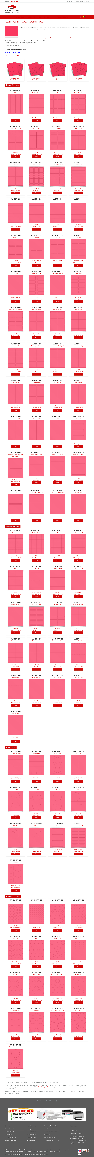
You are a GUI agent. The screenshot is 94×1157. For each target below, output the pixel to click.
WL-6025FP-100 (15, 936)
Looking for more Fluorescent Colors (15, 49)
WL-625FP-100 (78, 603)
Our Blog (29, 1129)
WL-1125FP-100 (36, 235)
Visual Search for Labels (11, 1140)
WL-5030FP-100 (57, 235)
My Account (86, 1)
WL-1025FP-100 (36, 900)
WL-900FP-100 (57, 566)
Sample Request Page (44, 1087)
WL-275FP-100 (78, 824)
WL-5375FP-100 (57, 936)
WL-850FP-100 (36, 271)
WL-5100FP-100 (57, 271)
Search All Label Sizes (10, 1129)
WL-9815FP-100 (78, 936)
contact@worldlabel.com (77, 1138)
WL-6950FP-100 (36, 163)
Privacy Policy (29, 1154)
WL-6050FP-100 (36, 1009)
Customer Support (79, 1)
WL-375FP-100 (15, 1009)
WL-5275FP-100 (15, 900)
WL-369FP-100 (15, 490)
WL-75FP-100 (78, 308)
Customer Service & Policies (50, 1137)
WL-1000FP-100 (36, 90)
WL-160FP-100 (57, 163)
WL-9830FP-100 (57, 972)
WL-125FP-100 (78, 344)
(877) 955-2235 (80, 1136)
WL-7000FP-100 (36, 453)
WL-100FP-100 (15, 344)
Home (68, 1)
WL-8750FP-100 (15, 972)
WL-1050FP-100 (57, 126)
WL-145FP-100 (36, 566)
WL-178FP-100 (36, 416)
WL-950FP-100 (15, 199)
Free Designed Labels (31, 1134)
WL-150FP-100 (78, 380)
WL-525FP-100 (57, 380)
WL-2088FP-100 (78, 900)
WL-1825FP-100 (36, 603)
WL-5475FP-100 (15, 1045)
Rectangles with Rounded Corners (14, 79)
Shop (8, 17)
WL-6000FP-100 (57, 900)
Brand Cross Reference (45, 17)
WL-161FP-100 (78, 271)
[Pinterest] (37, 1100)
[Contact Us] (56, 1100)
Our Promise (47, 1134)
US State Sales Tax (48, 1140)
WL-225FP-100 (78, 199)
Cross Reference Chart (10, 1137)
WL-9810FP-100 (78, 1009)
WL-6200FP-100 (57, 453)
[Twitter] (43, 1100)
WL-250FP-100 (57, 344)
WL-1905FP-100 (15, 126)
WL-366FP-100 (15, 675)
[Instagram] (50, 1100)
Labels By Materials (9, 1131)
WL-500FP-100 (36, 380)
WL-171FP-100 (15, 308)
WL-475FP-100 (15, 416)
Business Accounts (31, 1137)
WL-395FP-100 (15, 453)
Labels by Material (19, 17)
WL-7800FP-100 (57, 675)
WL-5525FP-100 (78, 972)
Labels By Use (8, 1134)
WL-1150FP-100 (78, 416)
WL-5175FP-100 (36, 126)
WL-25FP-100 (57, 90)
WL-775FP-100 (57, 199)
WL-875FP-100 (36, 199)
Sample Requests (31, 1140)
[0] (83, 17)
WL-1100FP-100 (57, 530)
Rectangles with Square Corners (36, 79)
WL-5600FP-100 (57, 751)
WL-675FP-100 (15, 603)
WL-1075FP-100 (36, 530)
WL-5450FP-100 (36, 490)
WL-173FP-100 (15, 235)
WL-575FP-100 (36, 308)
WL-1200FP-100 (15, 788)
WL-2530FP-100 (15, 90)
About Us (73, 1)
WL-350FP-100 (36, 972)
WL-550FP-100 (15, 639)
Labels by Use (31, 17)
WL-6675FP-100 (57, 416)
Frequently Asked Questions (50, 1131)
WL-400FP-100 (78, 490)
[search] (80, 17)
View (15, 120)
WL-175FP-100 (36, 675)
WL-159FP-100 (57, 490)
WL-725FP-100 (36, 344)
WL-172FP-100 (57, 308)
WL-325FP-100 (36, 936)
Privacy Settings (37, 1154)
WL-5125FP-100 (15, 566)
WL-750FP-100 (78, 566)
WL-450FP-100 (36, 639)
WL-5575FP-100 (15, 860)
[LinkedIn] (53, 1100)
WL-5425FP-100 (15, 530)
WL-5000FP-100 (36, 788)
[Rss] (46, 1100)
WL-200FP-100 (78, 235)
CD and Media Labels (57, 79)
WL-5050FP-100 (78, 788)
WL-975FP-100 (78, 530)
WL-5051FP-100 (78, 126)
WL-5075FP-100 (57, 788)
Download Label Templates (11, 1143)
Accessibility (45, 1154)
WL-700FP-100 (57, 603)
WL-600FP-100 (15, 380)
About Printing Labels (32, 1131)
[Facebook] (40, 1100)
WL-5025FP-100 (15, 824)
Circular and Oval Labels (79, 79)
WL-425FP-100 (78, 675)
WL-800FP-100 (78, 163)
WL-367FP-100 (78, 639)
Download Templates (62, 17)
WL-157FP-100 (15, 271)
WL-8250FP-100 (15, 163)
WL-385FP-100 (78, 90)
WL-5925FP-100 (78, 453)
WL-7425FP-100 (57, 1009)
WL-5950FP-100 (57, 639)
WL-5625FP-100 (36, 824)
